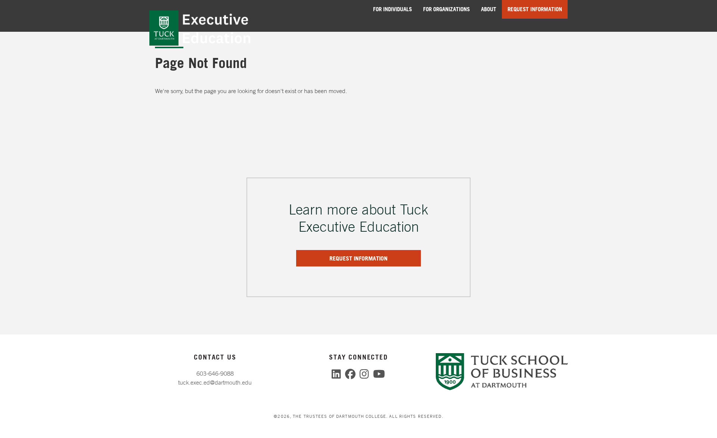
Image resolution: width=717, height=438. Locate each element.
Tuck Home (164, 28)
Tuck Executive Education (223, 28)
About (488, 9)
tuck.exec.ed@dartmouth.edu (215, 382)
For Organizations (446, 9)
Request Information (535, 9)
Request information (358, 258)
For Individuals (392, 9)
